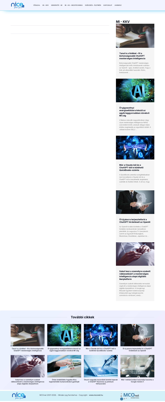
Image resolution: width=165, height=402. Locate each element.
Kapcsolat (107, 5)
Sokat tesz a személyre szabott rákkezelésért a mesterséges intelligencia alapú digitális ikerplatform (27, 382)
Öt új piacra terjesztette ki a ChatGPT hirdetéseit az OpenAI (137, 350)
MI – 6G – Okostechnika (74, 5)
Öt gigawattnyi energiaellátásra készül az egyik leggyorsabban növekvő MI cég (64, 350)
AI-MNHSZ (118, 5)
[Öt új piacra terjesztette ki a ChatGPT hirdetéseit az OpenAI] (135, 202)
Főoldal (36, 5)
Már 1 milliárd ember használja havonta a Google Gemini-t (137, 381)
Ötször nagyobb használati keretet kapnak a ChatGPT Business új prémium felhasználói (101, 382)
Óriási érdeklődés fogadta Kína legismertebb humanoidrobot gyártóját (64, 381)
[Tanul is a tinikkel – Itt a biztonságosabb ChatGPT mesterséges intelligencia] (135, 36)
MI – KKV (46, 5)
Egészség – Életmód (93, 5)
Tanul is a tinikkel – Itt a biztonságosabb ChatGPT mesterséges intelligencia (132, 56)
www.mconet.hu (96, 395)
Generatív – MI (56, 5)
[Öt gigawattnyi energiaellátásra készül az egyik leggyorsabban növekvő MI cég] (135, 90)
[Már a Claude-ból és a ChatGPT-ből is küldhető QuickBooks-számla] (135, 147)
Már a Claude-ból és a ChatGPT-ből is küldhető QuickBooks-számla (131, 167)
